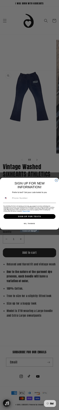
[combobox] (7, 198)
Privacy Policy (26, 211)
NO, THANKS (29, 223)
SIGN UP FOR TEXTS (29, 216)
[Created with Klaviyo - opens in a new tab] (29, 231)
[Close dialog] (56, 180)
